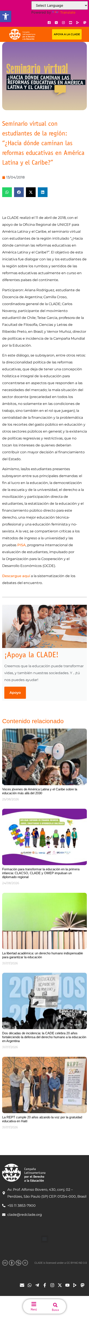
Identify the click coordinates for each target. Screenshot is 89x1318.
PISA (21, 545)
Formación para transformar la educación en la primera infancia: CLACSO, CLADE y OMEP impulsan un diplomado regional (40, 873)
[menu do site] (34, 1304)
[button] (5, 16)
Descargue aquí (16, 576)
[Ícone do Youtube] (70, 22)
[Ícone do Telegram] (38, 1285)
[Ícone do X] (56, 22)
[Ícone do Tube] (76, 1285)
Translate (67, 12)
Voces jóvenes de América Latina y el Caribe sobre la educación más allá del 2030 (39, 791)
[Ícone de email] (23, 1285)
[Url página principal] (22, 34)
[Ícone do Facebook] (49, 22)
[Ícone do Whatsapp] (30, 1285)
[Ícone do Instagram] (63, 22)
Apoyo (15, 693)
